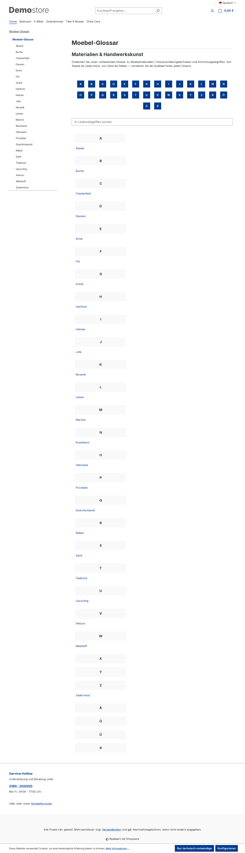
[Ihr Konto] (212, 10)
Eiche (19, 70)
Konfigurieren (227, 848)
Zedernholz (22, 187)
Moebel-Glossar (23, 39)
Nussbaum (21, 125)
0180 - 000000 (20, 786)
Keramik (20, 107)
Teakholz (21, 162)
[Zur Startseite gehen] (29, 10)
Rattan (19, 150)
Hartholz (20, 89)
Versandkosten (111, 829)
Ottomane (21, 132)
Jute (18, 101)
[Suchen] (158, 10)
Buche (19, 52)
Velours (20, 175)
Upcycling (21, 169)
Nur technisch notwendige (194, 848)
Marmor (20, 119)
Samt (18, 156)
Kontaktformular (41, 803)
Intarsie (20, 95)
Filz (18, 76)
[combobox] (124, 10)
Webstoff (21, 181)
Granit (19, 82)
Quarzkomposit (24, 144)
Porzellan (21, 138)
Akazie (19, 45)
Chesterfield (22, 58)
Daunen (20, 64)
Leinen (19, 113)
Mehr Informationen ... (117, 848)
